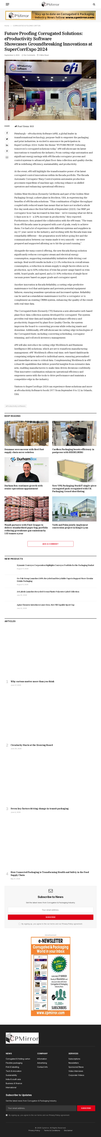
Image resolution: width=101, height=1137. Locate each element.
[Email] (6, 157)
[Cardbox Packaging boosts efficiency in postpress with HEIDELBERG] (74, 433)
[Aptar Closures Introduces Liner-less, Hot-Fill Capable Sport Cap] (9, 607)
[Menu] (7, 4)
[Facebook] (6, 132)
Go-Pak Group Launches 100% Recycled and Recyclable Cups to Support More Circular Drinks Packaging (55, 579)
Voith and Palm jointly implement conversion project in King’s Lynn (70, 526)
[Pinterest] (6, 151)
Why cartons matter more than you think (32, 681)
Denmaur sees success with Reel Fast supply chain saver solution (24, 451)
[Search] (93, 4)
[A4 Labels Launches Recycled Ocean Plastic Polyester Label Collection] (9, 594)
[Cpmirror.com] (50, 4)
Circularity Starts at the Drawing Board (32, 745)
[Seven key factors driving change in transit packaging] (51, 779)
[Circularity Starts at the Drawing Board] (51, 716)
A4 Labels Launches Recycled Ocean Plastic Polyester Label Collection (48, 591)
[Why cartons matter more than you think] (51, 652)
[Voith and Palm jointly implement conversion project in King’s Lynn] (74, 508)
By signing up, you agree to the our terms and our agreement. (52, 924)
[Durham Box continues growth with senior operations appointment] (26, 469)
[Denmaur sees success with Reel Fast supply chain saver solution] (26, 433)
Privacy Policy (67, 924)
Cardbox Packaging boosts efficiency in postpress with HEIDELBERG (73, 451)
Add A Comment (50, 544)
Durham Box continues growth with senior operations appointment (23, 487)
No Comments (29, 55)
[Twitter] (6, 139)
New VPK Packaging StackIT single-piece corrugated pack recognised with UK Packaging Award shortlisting (74, 488)
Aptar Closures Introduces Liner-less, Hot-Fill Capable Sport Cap (45, 605)
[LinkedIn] (6, 145)
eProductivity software (16, 406)
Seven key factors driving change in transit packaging (40, 808)
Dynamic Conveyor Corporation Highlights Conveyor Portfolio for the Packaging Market (55, 565)
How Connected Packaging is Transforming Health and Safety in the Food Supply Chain (50, 873)
